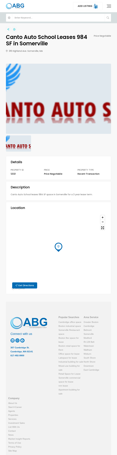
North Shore (89, 362)
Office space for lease (69, 354)
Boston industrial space (69, 326)
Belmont (88, 330)
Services (12, 419)
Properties (13, 415)
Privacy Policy (14, 447)
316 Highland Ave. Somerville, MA (25, 51)
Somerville (89, 334)
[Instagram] (17, 340)
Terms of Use (14, 443)
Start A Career (15, 407)
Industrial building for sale (70, 362)
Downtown (89, 366)
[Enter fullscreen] (102, 228)
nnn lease (63, 385)
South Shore (90, 358)
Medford (88, 338)
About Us (12, 403)
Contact (12, 431)
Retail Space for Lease (69, 374)
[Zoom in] (102, 217)
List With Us (14, 427)
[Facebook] (22, 340)
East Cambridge (91, 370)
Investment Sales (16, 423)
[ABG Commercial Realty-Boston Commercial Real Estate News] (15, 6)
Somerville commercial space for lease (69, 380)
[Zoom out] (102, 222)
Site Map (12, 451)
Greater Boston (91, 322)
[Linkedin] (13, 340)
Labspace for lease (67, 358)
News (11, 435)
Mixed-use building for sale (69, 368)
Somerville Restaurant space (69, 332)
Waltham (88, 350)
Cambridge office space (69, 322)
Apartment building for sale (69, 391)
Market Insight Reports (19, 439)
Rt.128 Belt (89, 342)
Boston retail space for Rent (69, 348)
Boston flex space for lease (68, 340)
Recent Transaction (88, 173)
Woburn (87, 354)
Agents (11, 411)
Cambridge (89, 326)
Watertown (89, 346)
